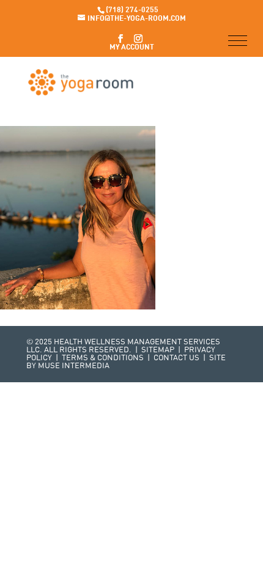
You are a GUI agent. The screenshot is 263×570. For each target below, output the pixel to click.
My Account (131, 47)
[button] (237, 40)
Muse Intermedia (73, 366)
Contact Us (176, 358)
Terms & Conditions (103, 358)
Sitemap (157, 350)
